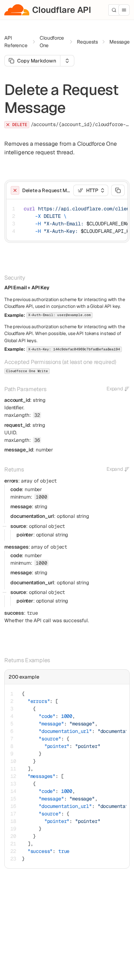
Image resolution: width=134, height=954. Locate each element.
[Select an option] (67, 60)
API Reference (16, 42)
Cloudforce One (52, 42)
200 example (24, 677)
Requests (87, 42)
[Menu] (124, 10)
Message (119, 42)
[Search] (114, 10)
